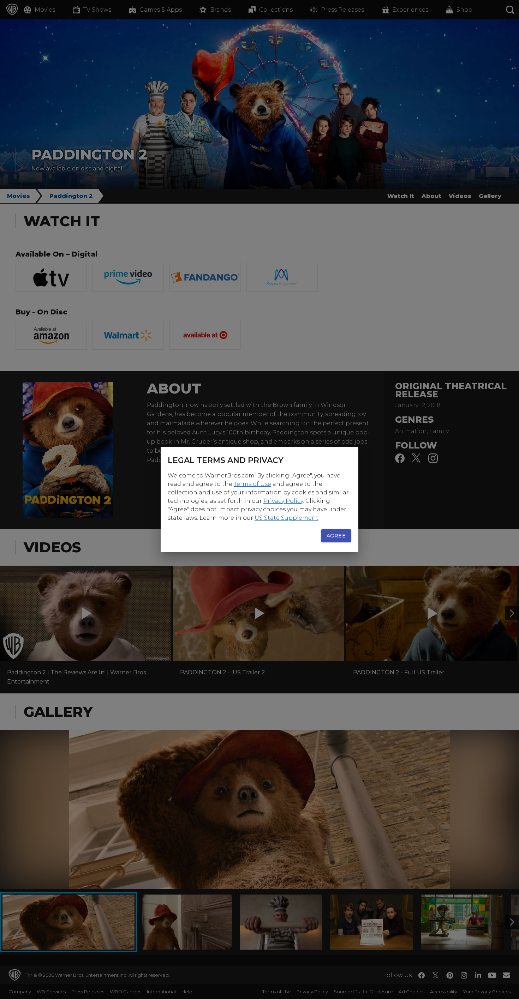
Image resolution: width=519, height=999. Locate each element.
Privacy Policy (283, 501)
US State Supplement (286, 517)
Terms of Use (252, 484)
